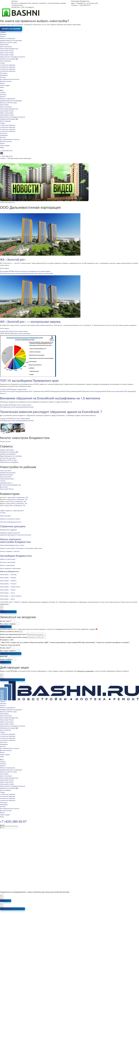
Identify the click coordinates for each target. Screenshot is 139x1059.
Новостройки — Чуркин (7, 590)
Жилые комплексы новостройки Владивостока (15, 540)
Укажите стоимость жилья (9, 631)
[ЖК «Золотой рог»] (40, 234)
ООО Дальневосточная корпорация (12, 273)
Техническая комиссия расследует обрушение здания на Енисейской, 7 (51, 411)
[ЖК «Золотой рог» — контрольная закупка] (40, 296)
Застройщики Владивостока (16, 555)
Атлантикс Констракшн (7, 391)
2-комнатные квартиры (7, 67)
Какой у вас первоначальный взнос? (13, 634)
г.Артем (2, 481)
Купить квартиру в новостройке (10, 568)
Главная (2, 32)
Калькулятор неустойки (7, 458)
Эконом (2, 551)
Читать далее (4, 268)
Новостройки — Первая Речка (10, 587)
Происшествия (29, 407)
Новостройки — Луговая (8, 577)
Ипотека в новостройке (7, 562)
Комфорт (9, 551)
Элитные (17, 551)
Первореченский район (8, 473)
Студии (2, 63)
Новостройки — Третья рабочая (10, 596)
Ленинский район (6, 477)
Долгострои (4, 487)
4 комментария (21, 389)
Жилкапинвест (25, 391)
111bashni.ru (17, 602)
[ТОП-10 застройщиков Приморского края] (28, 356)
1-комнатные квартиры (7, 65)
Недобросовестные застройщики (11, 40)
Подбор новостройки (7, 450)
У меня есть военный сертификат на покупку (112, 642)
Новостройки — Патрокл (8, 584)
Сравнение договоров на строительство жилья (15, 535)
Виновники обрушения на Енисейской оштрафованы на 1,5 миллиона (50, 398)
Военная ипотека (5, 81)
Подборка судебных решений (10, 533)
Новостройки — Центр (7, 599)
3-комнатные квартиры (7, 69)
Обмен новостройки (6, 53)
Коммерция (4, 75)
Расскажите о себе (6, 640)
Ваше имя (3, 656)
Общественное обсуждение (9, 462)
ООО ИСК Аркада (127, 391)
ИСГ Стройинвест (35, 391)
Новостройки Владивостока (9, 49)
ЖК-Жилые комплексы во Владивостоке (25, 271)
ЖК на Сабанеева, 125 (20, 497)
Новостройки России (7, 51)
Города (17, 391)
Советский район (5, 470)
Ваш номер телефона (7, 624)
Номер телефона (6, 659)
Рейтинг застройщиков (7, 38)
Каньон (43, 391)
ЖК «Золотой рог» (13, 259)
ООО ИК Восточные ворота (112, 391)
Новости (2, 36)
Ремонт (2, 83)
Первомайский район (31, 273)
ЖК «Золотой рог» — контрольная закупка (30, 321)
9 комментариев (44, 271)
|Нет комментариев (21, 331)
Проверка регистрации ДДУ (9, 59)
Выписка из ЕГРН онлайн (8, 42)
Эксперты (3, 34)
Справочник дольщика (12, 526)
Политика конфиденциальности (10, 522)
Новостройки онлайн (7, 55)
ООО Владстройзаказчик (70, 391)
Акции (2, 87)
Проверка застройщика (7, 454)
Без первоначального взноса (9, 79)
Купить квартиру (5, 61)
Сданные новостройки (45, 273)
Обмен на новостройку (7, 559)
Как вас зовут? (5, 621)
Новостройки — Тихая (7, 593)
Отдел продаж (5, 85)
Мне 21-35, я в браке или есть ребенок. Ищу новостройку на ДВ (25, 642)
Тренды (11, 331)
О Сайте (3, 513)
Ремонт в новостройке (7, 565)
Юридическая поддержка (8, 530)
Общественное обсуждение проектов (12, 57)
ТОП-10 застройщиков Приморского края (29, 380)
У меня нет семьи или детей (10, 645)
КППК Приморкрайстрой (54, 391)
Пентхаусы (3, 73)
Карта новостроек (6, 46)
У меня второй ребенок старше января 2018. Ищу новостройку (72, 642)
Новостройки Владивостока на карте (12, 545)
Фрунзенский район (6, 475)
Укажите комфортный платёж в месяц (13, 637)
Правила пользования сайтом (10, 519)
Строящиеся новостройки (24, 548)
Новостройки (4, 44)
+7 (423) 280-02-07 (6, 150)
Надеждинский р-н (6, 483)
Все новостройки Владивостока (10, 485)
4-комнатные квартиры (7, 71)
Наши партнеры (5, 516)
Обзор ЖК (3, 333)
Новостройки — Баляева (8, 574)
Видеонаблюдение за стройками (11, 456)
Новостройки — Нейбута (8, 581)
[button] (69, 90)
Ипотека (2, 77)
